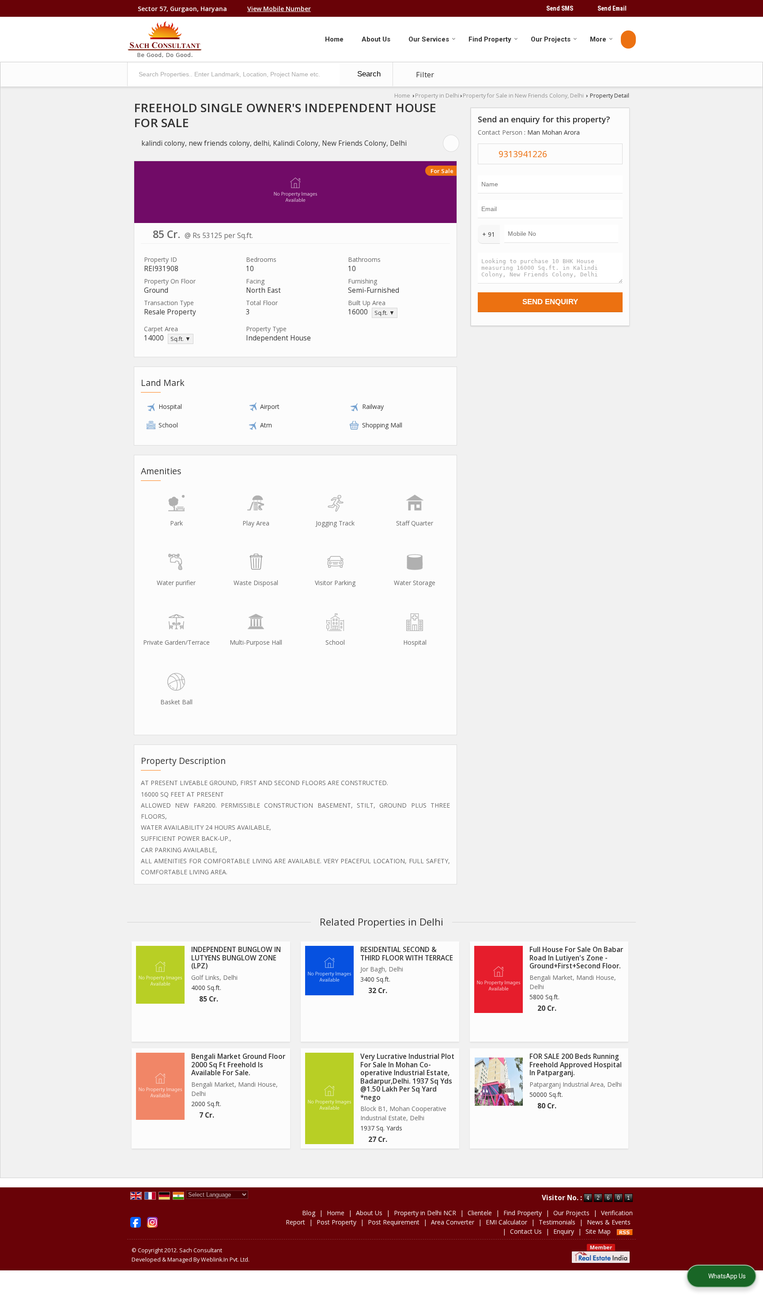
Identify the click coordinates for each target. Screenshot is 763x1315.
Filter (424, 74)
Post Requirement (393, 1222)
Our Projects (550, 39)
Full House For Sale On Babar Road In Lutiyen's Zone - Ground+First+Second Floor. (576, 958)
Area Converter (452, 1222)
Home (334, 39)
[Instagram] (152, 1221)
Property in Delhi (437, 95)
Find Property (489, 39)
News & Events (609, 1222)
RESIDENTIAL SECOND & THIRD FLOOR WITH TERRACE (406, 953)
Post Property (336, 1222)
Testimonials (557, 1222)
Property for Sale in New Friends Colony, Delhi (523, 95)
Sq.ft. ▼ (384, 313)
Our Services (428, 39)
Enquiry (563, 1231)
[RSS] (625, 1231)
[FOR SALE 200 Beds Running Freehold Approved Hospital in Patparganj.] (499, 1082)
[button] (279, 8)
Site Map (598, 1231)
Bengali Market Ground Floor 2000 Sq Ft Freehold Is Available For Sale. (238, 1064)
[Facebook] (135, 1221)
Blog (308, 1213)
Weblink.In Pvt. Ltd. (225, 1259)
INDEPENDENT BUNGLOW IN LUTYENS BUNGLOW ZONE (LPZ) (236, 958)
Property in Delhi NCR (425, 1213)
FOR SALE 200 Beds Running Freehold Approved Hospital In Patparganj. (575, 1064)
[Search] (628, 39)
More (598, 39)
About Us (376, 39)
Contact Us (526, 1231)
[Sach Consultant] (164, 39)
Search (368, 74)
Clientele (480, 1213)
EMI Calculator (506, 1222)
